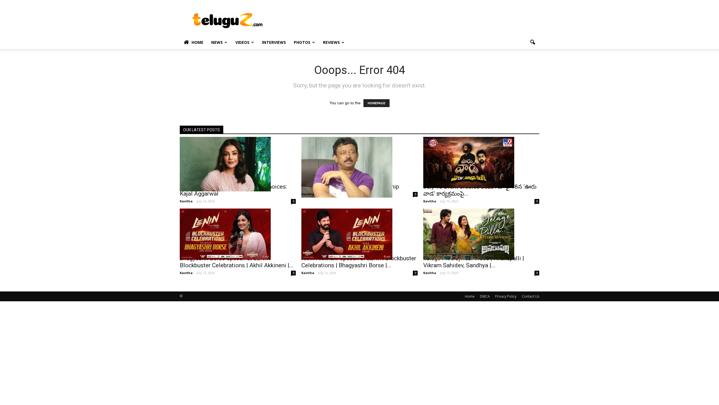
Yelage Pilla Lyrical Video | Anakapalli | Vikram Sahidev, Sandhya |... (473, 262)
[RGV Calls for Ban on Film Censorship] (359, 167)
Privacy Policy (506, 296)
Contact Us (530, 296)
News (217, 42)
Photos (302, 42)
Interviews (274, 42)
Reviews (331, 42)
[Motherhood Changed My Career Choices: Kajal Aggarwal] (238, 164)
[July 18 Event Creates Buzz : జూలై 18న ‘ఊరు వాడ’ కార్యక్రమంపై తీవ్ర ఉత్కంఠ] (481, 162)
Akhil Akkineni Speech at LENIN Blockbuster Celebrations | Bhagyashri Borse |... (358, 262)
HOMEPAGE (376, 103)
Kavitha (186, 201)
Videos (242, 42)
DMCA (485, 296)
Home (197, 42)
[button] (532, 42)
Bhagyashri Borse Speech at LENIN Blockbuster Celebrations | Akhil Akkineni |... (236, 262)
